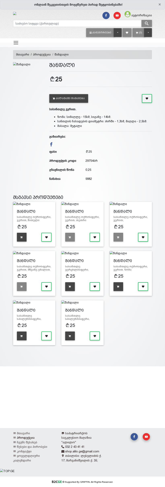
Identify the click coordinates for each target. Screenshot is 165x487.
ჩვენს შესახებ (27, 442)
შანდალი (62, 54)
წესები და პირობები (32, 446)
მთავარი (22, 54)
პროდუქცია (42, 54)
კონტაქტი (24, 451)
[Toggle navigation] (16, 42)
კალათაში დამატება (70, 98)
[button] (100, 32)
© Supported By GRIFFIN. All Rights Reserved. (87, 482)
